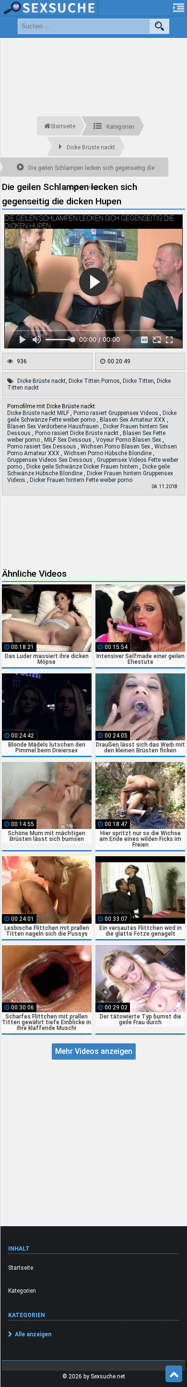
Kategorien (22, 1290)
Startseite (20, 1267)
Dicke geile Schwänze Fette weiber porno (91, 416)
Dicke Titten (138, 381)
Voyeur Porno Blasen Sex (129, 439)
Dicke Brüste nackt (41, 381)
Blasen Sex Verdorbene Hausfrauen (53, 426)
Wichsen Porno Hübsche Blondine (108, 453)
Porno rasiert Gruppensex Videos (116, 413)
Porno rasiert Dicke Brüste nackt (77, 433)
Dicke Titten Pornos (94, 381)
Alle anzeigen (33, 1334)
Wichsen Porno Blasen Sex (116, 446)
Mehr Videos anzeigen (93, 1051)
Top (173, 1374)
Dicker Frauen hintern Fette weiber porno (81, 480)
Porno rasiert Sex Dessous (42, 446)
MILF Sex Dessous (68, 439)
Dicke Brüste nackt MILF (38, 413)
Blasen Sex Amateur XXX (133, 419)
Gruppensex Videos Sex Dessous (50, 460)
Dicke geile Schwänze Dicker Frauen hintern (83, 466)
